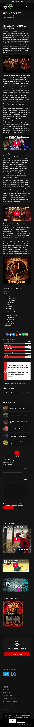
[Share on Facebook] (6, 393)
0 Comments (14, 31)
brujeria (8, 383)
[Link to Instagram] (25, 724)
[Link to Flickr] (30, 724)
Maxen (22, 31)
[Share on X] (11, 393)
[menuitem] (12, 1)
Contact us (5, 707)
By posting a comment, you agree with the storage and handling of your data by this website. (16, 504)
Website (25, 479)
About (12, 1)
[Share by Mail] (28, 393)
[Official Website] (7, 335)
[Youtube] (20, 335)
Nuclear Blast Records (12, 291)
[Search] (25, 6)
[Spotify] (23, 335)
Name (25, 469)
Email (25, 473)
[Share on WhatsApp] (17, 393)
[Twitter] (13, 335)
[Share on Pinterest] (22, 393)
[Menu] (29, 6)
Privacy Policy (6, 709)
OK (12, 720)
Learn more (21, 720)
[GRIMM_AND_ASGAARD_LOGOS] (14, 6)
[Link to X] (19, 724)
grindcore (19, 383)
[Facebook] (10, 335)
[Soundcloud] (26, 335)
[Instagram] (17, 335)
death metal (13, 383)
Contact (17, 1)
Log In (22, 1)
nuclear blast (25, 383)
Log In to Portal (17, 654)
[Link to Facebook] (17, 724)
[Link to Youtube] (22, 724)
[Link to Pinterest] (27, 724)
